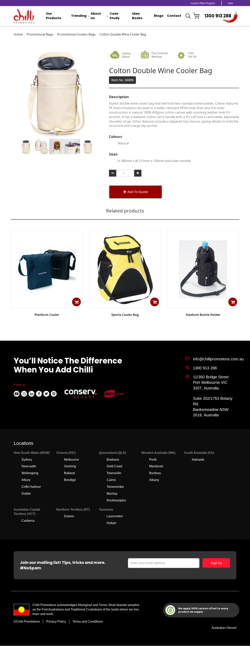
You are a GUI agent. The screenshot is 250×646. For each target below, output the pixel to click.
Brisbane (113, 459)
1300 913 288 (217, 16)
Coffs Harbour (31, 486)
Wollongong (29, 473)
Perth (153, 459)
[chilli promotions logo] (24, 16)
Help (230, 3)
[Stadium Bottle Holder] (203, 305)
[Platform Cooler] (47, 305)
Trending (79, 16)
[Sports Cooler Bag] (125, 305)
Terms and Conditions (87, 621)
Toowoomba (115, 486)
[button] (76, 302)
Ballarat (69, 473)
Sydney (26, 459)
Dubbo (26, 493)
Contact (174, 16)
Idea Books (137, 16)
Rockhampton (116, 500)
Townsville (114, 473)
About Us (96, 16)
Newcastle (28, 466)
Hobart (111, 523)
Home (18, 34)
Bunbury (155, 473)
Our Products (53, 16)
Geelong (70, 466)
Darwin (69, 516)
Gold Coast (114, 466)
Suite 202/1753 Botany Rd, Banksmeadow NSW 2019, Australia (212, 406)
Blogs (158, 16)
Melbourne (71, 459)
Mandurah (156, 466)
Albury (25, 480)
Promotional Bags (40, 34)
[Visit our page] (17, 394)
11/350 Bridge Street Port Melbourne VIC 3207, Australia (211, 382)
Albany (154, 480)
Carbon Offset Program (203, 3)
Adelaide (198, 459)
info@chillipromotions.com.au (218, 359)
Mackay (112, 493)
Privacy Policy (56, 621)
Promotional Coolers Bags (76, 34)
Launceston (115, 516)
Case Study (115, 16)
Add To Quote (138, 192)
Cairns (111, 480)
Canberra (28, 520)
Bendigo (70, 480)
